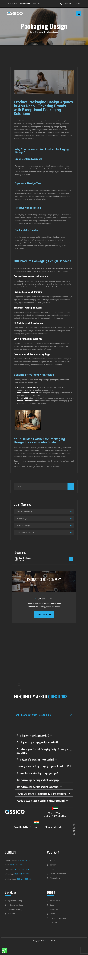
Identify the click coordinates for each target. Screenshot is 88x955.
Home (32, 32)
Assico (47, 941)
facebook (12, 4)
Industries (54, 909)
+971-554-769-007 (21, 874)
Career (53, 865)
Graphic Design (23, 525)
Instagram (24, 4)
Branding (40, 32)
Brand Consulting (24, 511)
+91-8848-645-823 (21, 869)
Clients (52, 914)
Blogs (52, 905)
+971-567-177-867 (24, 860)
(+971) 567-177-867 (72, 4)
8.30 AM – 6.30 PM (24, 879)
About (52, 860)
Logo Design (22, 518)
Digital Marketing (15, 901)
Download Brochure (58, 918)
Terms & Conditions (58, 874)
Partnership (55, 901)
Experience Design (15, 909)
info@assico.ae (16, 865)
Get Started (42, 614)
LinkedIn (36, 4)
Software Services (15, 905)
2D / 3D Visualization (25, 532)
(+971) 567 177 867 (45, 598)
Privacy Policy (55, 878)
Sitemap (53, 923)
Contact (53, 869)
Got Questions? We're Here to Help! (33, 683)
